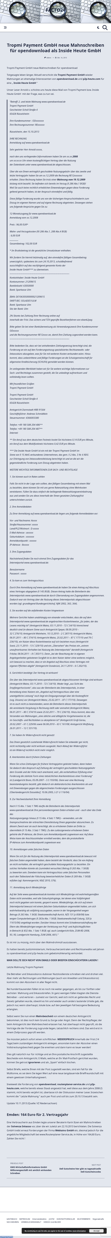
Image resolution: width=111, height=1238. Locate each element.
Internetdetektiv (39, 1219)
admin (49, 58)
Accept (96, 1230)
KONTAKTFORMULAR (66, 1219)
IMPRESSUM (24, 1219)
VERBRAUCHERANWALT (31, 1222)
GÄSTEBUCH (12, 1219)
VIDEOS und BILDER (52, 1222)
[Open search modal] (105, 27)
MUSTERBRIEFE (83, 1219)
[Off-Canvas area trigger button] (5, 27)
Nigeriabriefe (98, 1219)
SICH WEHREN (13, 1222)
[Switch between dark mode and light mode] (98, 27)
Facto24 (55, 10)
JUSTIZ (51, 1219)
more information (79, 1231)
